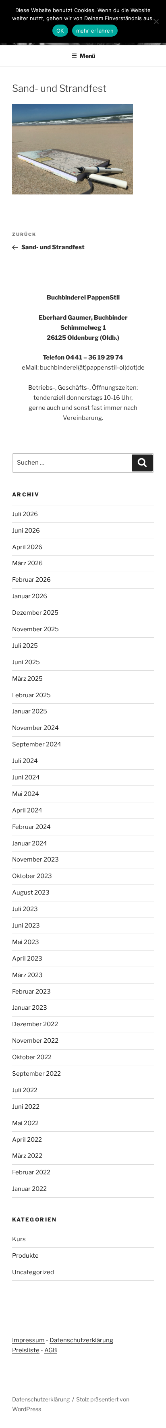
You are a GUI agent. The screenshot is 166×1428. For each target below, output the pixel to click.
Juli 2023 (25, 909)
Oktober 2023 (32, 876)
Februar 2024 (31, 827)
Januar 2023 (29, 1007)
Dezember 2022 (35, 1024)
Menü (87, 55)
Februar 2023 (31, 991)
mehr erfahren (95, 30)
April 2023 (27, 958)
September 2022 (36, 1073)
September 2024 (36, 744)
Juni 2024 (26, 777)
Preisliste (25, 1350)
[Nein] (156, 21)
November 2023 (35, 859)
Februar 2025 (31, 695)
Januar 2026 (29, 596)
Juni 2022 (25, 1106)
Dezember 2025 (35, 612)
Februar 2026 (31, 579)
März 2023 (27, 975)
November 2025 (35, 629)
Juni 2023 (26, 925)
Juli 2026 (25, 514)
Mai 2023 (25, 942)
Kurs (19, 1239)
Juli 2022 (24, 1090)
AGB (50, 1350)
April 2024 (27, 810)
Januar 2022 (29, 1188)
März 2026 (27, 563)
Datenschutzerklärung (81, 1340)
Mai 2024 (25, 794)
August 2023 (31, 892)
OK (60, 30)
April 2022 (27, 1139)
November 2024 (35, 728)
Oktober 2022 (32, 1057)
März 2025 (27, 678)
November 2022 (35, 1040)
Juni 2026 (26, 530)
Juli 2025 (25, 645)
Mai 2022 (25, 1123)
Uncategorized (33, 1272)
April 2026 (27, 547)
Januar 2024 (29, 843)
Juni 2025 (26, 662)
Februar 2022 (31, 1172)
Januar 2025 (29, 711)
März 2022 (27, 1155)
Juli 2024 (25, 761)
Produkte (25, 1255)
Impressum (28, 1340)
